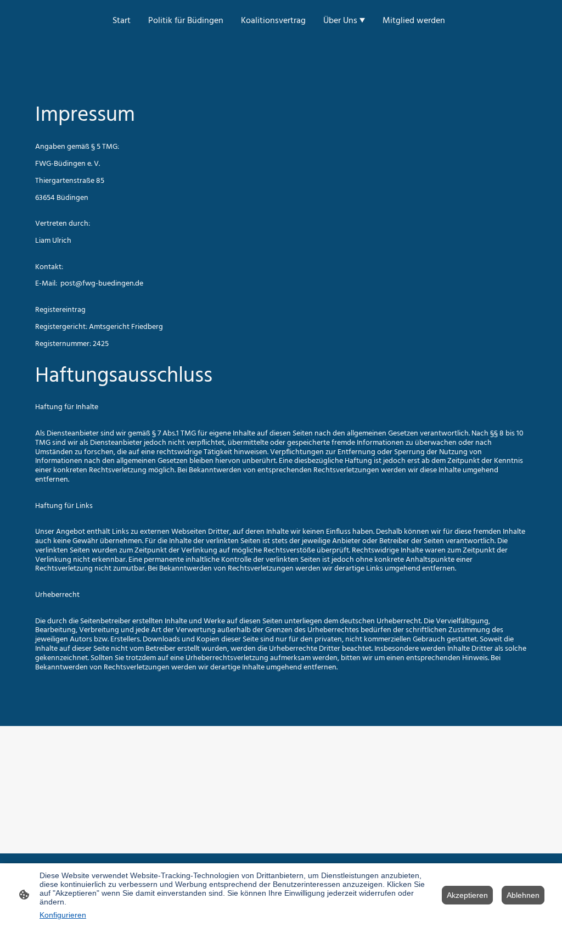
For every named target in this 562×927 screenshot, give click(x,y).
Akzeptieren (467, 895)
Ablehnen (523, 895)
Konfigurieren (63, 915)
